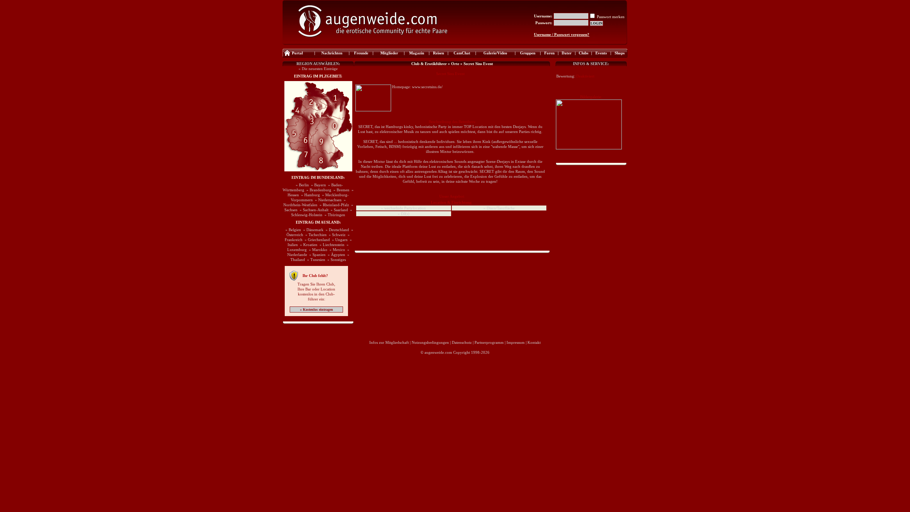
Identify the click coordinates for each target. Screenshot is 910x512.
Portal (297, 53)
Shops (620, 53)
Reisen (438, 53)
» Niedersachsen (327, 200)
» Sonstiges (335, 259)
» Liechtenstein (330, 244)
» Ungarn (339, 240)
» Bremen (340, 190)
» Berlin (301, 185)
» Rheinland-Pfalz (333, 205)
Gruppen (527, 53)
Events (601, 53)
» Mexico (336, 249)
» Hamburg (309, 195)
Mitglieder (388, 53)
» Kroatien (307, 244)
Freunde (361, 53)
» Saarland (338, 210)
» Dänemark (312, 230)
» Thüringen (333, 215)
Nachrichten (331, 53)
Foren (549, 53)
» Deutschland (336, 230)
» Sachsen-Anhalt (313, 210)
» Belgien (292, 230)
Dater (567, 53)
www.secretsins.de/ (427, 87)
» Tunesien (315, 259)
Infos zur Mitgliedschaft (389, 342)
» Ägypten (335, 254)
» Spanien (316, 254)
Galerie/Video (495, 53)
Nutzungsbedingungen (430, 342)
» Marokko (317, 249)
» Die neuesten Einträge (318, 68)
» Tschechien (315, 235)
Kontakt (534, 342)
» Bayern (317, 185)
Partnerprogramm (489, 342)
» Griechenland (316, 240)
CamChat (462, 53)
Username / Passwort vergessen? (561, 34)
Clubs (583, 53)
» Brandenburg (317, 190)
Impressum (516, 342)
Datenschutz (462, 342)
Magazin (416, 53)
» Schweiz (336, 235)
